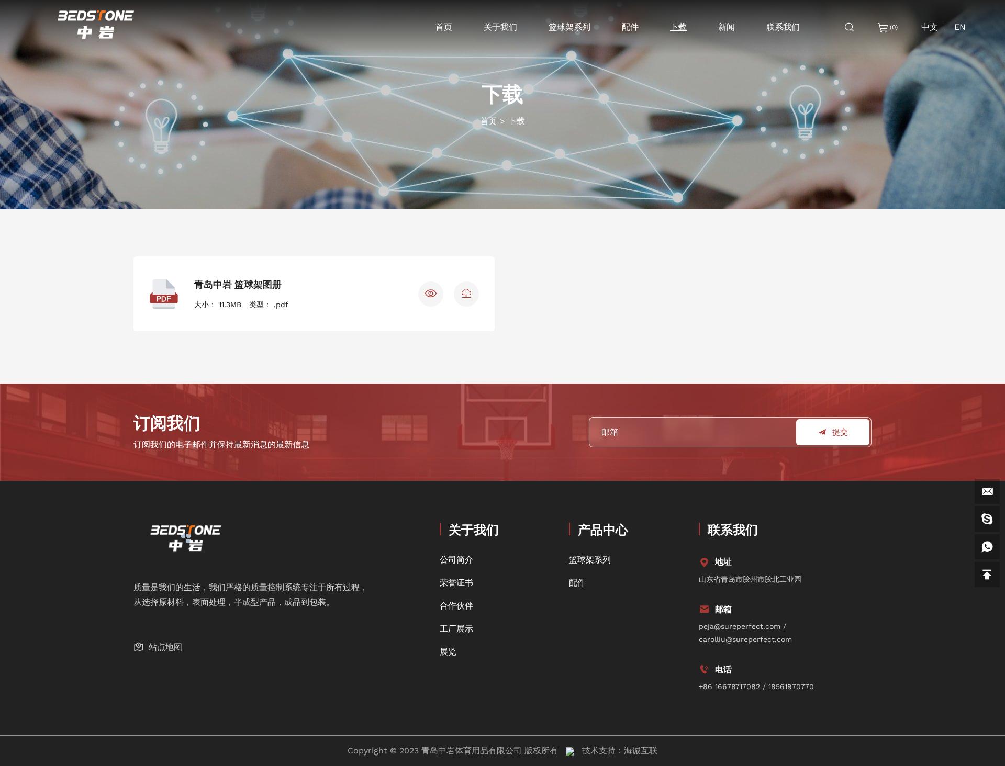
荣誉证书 (456, 583)
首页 (444, 27)
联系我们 (783, 27)
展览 (448, 652)
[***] (987, 519)
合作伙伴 (456, 606)
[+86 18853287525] (987, 546)
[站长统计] (570, 751)
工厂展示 (456, 629)
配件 (630, 27)
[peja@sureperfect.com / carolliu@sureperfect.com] (987, 491)
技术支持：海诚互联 (619, 751)
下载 (678, 27)
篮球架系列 (569, 27)
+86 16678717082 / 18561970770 (756, 686)
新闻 (726, 27)
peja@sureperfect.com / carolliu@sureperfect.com (745, 633)
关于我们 (500, 27)
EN (960, 27)
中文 (929, 27)
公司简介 (456, 560)
